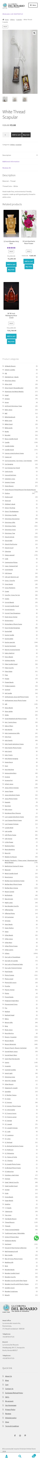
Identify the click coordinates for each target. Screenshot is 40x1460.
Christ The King (10, 508)
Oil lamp (7, 921)
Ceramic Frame (10, 482)
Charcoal (8, 501)
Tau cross (8, 1215)
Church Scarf (9, 548)
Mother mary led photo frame (14, 881)
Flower (7, 679)
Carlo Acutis (9, 471)
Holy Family (8, 740)
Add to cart (16, 135)
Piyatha (7, 986)
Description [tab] (6, 155)
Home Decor (9, 762)
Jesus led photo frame (12, 795)
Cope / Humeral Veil (11, 566)
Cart (6, 1384)
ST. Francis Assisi (10, 1113)
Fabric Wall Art (9, 653)
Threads (7, 1226)
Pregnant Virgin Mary (12, 1001)
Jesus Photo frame (11, 799)
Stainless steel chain (12, 1175)
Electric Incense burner (12, 650)
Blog (7, 1380)
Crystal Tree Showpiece (12, 613)
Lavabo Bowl (9, 828)
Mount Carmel (9, 892)
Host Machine (9, 770)
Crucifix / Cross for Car (12, 595)
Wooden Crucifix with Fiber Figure (16, 1281)
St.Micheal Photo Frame (13, 1168)
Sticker (7, 1190)
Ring (6, 1026)
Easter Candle (9, 635)
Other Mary (8, 942)
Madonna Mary (10, 846)
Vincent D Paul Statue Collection (15, 1248)
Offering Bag (9, 910)
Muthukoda (8, 895)
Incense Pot (9, 780)
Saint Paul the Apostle (12, 1059)
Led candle (8, 831)
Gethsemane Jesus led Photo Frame (17, 697)
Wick (6, 1266)
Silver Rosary (9, 1084)
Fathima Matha (10, 660)
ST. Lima (7, 1139)
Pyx (6, 1008)
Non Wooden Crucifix (12, 906)
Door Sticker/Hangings (12, 628)
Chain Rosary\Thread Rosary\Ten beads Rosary (20, 490)
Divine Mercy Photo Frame (13, 624)
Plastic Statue (9, 990)
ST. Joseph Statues (11, 1128)
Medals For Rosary (11, 857)
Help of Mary (9, 726)
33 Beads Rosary (10, 366)
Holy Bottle (8, 730)
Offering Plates (10, 913)
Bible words (8, 428)
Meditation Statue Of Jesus (14, 866)
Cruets (7, 599)
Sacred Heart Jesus (11, 1051)
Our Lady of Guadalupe (12, 957)
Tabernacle (8, 1211)
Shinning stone (10, 1077)
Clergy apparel (9, 555)
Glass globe (9, 711)
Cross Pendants (10, 588)
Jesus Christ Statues (12, 788)
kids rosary (8, 809)
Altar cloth (8, 384)
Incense (7, 777)
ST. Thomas (9, 1161)
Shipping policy (10, 1418)
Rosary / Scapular (11, 1037)
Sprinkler (8, 1092)
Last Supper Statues (11, 824)
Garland (7, 690)
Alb (6, 373)
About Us (8, 1376)
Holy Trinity (9, 755)
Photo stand (9, 979)
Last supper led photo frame (14, 817)
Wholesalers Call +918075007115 (12, 14)
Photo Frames (9, 975)
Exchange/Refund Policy (14, 1393)
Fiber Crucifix (9, 668)
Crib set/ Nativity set (12, 577)
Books (7, 431)
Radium (7, 1011)
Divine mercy (9, 620)
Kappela (7, 802)
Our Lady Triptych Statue (13, 968)
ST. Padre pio (9, 1150)
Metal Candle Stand (11, 873)
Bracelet (7, 435)
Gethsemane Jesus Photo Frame (15, 700)
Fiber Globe (8, 671)
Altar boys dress (10, 381)
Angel (7, 395)
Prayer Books (9, 997)
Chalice (7, 493)
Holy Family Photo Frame (13, 748)
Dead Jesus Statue (11, 617)
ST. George (8, 1121)
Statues (7, 1179)
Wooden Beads (10, 1270)
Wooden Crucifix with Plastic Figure (16, 1284)
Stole (6, 1193)
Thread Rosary (10, 1222)
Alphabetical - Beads (12, 377)
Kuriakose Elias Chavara (13, 813)
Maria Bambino (10, 849)
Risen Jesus (9, 1030)
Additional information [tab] (10, 161)
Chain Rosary (9, 486)
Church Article (9, 537)
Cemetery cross (10, 479)
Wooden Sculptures (11, 1291)
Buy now (26, 135)
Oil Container (9, 917)
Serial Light (8, 1073)
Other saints (9, 950)
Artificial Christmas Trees (13, 406)
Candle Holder (9, 446)
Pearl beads (9, 972)
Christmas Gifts (10, 522)
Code (6, 559)
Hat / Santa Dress (11, 722)
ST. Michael (8, 1142)
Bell (6, 413)
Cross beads (9, 584)
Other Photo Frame (11, 946)
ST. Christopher (10, 1110)
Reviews (8, 1414)
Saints (7, 1062)
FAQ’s (7, 1397)
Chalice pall (9, 497)
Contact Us (9, 1389)
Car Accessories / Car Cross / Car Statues (18, 461)
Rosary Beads (9, 1041)
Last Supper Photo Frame (13, 820)
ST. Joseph (8, 1124)
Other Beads (9, 935)
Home (7, 20)
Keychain (8, 806)
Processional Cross (11, 1004)
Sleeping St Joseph (11, 1088)
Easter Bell (8, 631)
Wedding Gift (9, 1262)
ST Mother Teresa (10, 1095)
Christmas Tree (10, 533)
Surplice (7, 1204)
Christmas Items (10, 526)
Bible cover (8, 421)
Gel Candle (8, 693)
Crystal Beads (9, 602)
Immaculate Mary (10, 773)
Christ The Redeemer (12, 511)
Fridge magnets (10, 686)
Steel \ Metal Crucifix (12, 1182)
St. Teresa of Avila (11, 1157)
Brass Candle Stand (11, 439)
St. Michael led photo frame (14, 1146)
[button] (34, 33)
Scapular (19, 20)
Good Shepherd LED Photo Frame (16, 719)
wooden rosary (10, 1288)
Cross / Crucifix (10, 581)
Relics (7, 1019)
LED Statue (8, 839)
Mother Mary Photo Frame (13, 884)
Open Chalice (9, 928)
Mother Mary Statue (11, 888)
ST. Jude (7, 1131)
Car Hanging (9, 464)
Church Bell (8, 541)
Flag (6, 675)
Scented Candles (10, 1070)
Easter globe (9, 639)
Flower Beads (9, 682)
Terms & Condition (12, 1426)
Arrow (7, 402)
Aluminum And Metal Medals (14, 392)
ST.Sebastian (9, 1171)
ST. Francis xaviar (11, 1117)
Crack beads (9, 570)
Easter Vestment (10, 646)
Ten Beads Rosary (11, 1219)
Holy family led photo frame (14, 744)
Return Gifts (9, 1022)
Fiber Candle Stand (11, 664)
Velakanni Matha (10, 1241)
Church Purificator (11, 544)
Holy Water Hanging (11, 759)
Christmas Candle (11, 515)
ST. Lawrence (9, 1135)
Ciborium (8, 551)
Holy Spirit (8, 751)
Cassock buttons (10, 475)
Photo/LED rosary (10, 982)
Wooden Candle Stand (12, 1273)
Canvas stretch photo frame (14, 453)
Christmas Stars (10, 530)
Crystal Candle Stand (12, 606)
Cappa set (8, 457)
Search (20, 1456)
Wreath (7, 1295)
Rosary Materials (10, 1044)
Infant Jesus (9, 784)
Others (12, 20)
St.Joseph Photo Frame (12, 1164)
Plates (7, 993)
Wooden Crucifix (10, 1277)
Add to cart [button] (11, 264)
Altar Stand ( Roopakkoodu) (14, 388)
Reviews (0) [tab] (6, 168)
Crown (7, 591)
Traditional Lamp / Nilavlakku (15, 1233)
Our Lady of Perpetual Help (14, 964)
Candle (7, 442)
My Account (6, 1456)
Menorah (8, 870)
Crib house (8, 573)
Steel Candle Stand (11, 1186)
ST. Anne (7, 1099)
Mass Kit (7, 853)
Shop (7, 1422)
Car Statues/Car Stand (12, 468)
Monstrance (9, 877)
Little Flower (9, 842)
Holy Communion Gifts (12, 733)
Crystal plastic (10, 610)
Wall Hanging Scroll (11, 1251)
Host (6, 766)
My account (9, 1401)
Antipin (7, 399)
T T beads (8, 1208)
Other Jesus (9, 939)
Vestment (8, 1244)
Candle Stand (9, 450)
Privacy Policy (10, 1409)
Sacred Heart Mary (11, 1055)
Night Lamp (9, 903)
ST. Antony (8, 1102)
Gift (6, 704)
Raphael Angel (9, 1015)
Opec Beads (9, 924)
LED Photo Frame (10, 835)
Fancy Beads (9, 657)
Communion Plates (11, 562)
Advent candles (10, 370)
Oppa (6, 932)
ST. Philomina (9, 1153)
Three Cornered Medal (12, 1230)
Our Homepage (10, 1405)
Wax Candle (8, 1255)
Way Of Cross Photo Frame (14, 1259)
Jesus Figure (9, 791)
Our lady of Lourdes (11, 961)
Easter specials (10, 642)
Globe (7, 715)
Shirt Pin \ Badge (10, 1081)
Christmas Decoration (12, 519)
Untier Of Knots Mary (12, 1237)
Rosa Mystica (9, 1033)
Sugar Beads (9, 1200)
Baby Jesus (8, 410)
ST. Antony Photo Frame (13, 1106)
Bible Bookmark (10, 417)
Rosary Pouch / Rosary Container (16, 1048)
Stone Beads (9, 1197)
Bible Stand (8, 424)
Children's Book (10, 504)
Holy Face (8, 737)
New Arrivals (9, 899)
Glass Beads (9, 708)
